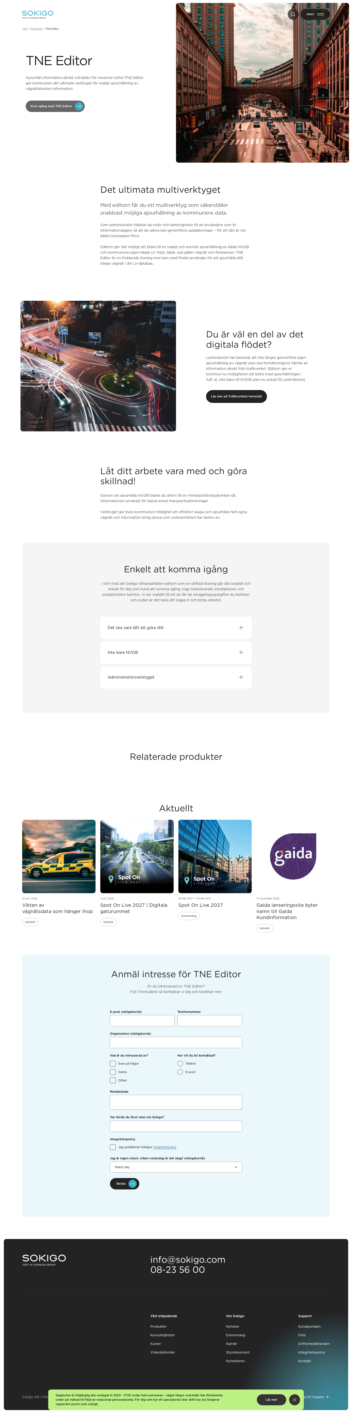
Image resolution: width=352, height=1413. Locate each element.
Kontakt (304, 1361)
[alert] (176, 1400)
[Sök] (293, 14)
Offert (122, 1080)
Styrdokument (238, 1352)
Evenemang (235, 1335)
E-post (126, 1012)
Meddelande (119, 1091)
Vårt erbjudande (163, 1316)
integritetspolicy (164, 1147)
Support (305, 1316)
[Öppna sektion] (241, 628)
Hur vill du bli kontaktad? (196, 1055)
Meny (318, 15)
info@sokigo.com (187, 1259)
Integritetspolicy (122, 1139)
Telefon (191, 1063)
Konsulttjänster (162, 1335)
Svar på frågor (128, 1063)
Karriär (231, 1344)
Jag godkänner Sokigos (147, 1147)
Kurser (155, 1344)
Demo (122, 1072)
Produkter (158, 1326)
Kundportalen (309, 1326)
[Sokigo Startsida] (44, 1260)
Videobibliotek (162, 1352)
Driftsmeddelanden (314, 1344)
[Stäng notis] (294, 1399)
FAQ (301, 1335)
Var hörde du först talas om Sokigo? (137, 1117)
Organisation (130, 1033)
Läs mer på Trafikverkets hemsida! (236, 396)
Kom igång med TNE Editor (51, 106)
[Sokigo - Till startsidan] (37, 15)
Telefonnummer (189, 1012)
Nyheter (232, 1326)
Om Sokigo (235, 1316)
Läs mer (271, 1399)
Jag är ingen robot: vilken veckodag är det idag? (157, 1158)
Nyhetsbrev (235, 1361)
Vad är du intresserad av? (129, 1055)
